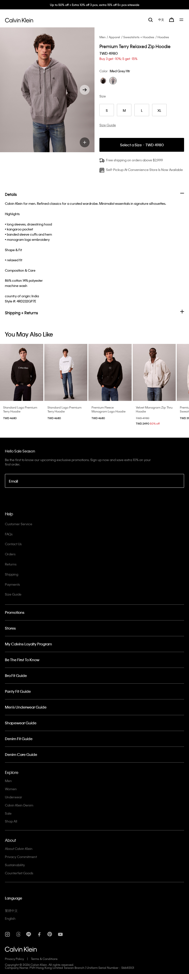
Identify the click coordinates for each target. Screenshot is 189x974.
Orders (10, 554)
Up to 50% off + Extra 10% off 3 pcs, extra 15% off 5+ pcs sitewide (94, 5)
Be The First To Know (22, 659)
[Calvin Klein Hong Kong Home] (19, 19)
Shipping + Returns (21, 312)
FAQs (9, 534)
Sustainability (15, 865)
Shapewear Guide (20, 722)
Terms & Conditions (44, 959)
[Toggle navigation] (181, 19)
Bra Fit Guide (16, 675)
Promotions (14, 612)
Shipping (11, 574)
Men (102, 37)
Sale (8, 813)
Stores (10, 628)
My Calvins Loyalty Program (28, 643)
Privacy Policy (14, 959)
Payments (12, 584)
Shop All (11, 821)
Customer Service (18, 524)
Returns (10, 564)
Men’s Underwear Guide (26, 707)
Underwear (13, 797)
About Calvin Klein (18, 848)
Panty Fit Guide (18, 691)
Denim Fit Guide (18, 738)
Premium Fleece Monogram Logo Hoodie (109, 409)
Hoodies (163, 37)
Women (11, 789)
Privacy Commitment (21, 857)
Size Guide (13, 594)
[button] (85, 90)
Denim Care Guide (21, 754)
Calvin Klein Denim (19, 805)
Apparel (114, 37)
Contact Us (13, 544)
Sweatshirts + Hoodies (138, 37)
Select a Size (142, 145)
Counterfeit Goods (19, 873)
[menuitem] (161, 20)
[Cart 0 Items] (171, 19)
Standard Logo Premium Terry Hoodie (20, 409)
